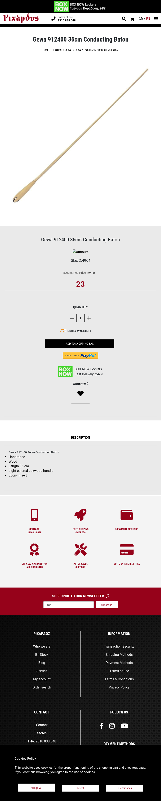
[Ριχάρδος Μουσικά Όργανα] (21, 18)
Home (46, 50)
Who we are (41, 646)
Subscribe (106, 605)
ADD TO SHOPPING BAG (80, 344)
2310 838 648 (46, 741)
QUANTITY (80, 307)
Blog (41, 662)
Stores (42, 733)
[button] (80, 437)
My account (42, 679)
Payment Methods (119, 662)
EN (148, 18)
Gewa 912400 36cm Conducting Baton (96, 50)
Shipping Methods (119, 654)
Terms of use (119, 671)
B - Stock (41, 654)
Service (41, 671)
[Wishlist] (80, 393)
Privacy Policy (119, 687)
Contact (42, 724)
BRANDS (57, 50)
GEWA (68, 50)
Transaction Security (119, 646)
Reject (80, 788)
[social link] (101, 727)
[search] (124, 19)
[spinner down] (73, 318)
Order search (41, 687)
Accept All (36, 788)
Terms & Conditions (119, 679)
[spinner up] (88, 318)
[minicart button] (132, 19)
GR (141, 18)
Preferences (125, 788)
